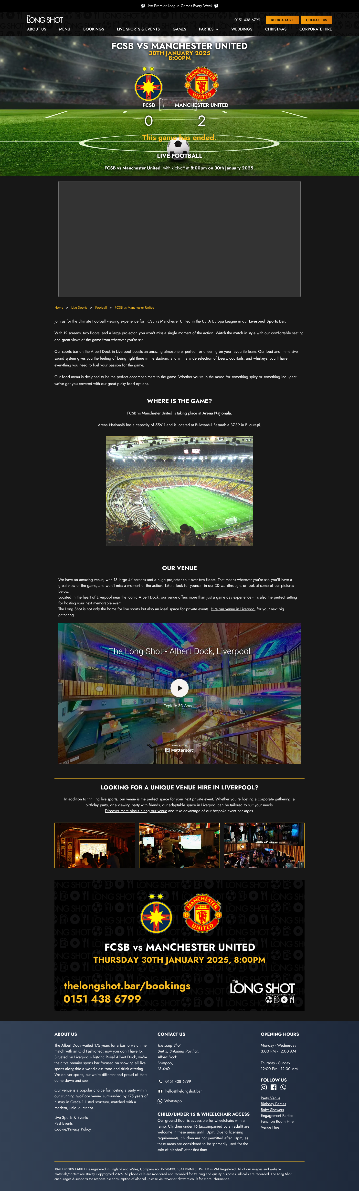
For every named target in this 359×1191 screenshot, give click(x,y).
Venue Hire (270, 1127)
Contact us (316, 20)
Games (179, 29)
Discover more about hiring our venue (136, 811)
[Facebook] (273, 1087)
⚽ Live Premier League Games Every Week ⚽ (179, 6)
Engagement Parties (277, 1115)
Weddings (241, 29)
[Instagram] (264, 1087)
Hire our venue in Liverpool (233, 609)
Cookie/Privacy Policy (72, 1129)
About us (36, 29)
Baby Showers (272, 1109)
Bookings (93, 29)
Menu (64, 29)
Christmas (275, 29)
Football (101, 307)
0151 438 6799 (247, 20)
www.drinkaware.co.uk (181, 1178)
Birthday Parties (273, 1104)
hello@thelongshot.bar (183, 1091)
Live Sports (79, 307)
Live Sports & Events (138, 29)
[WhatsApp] (283, 1087)
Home (58, 307)
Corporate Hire (315, 29)
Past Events (63, 1123)
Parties (206, 29)
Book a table (282, 20)
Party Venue (270, 1098)
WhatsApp (173, 1101)
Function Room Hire (277, 1121)
